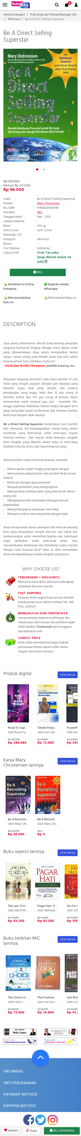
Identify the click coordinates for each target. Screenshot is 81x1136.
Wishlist (12, 1130)
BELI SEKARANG (63, 1130)
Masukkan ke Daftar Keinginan (18, 287)
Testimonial (44, 626)
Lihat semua (67, 675)
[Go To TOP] (40, 1058)
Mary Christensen (48, 203)
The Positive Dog (49, 997)
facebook (28, 1119)
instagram (52, 1119)
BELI (39, 272)
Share (33, 1131)
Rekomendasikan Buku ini (17, 300)
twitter (40, 1119)
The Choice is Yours (21, 997)
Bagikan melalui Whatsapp (56, 287)
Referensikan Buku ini (61, 297)
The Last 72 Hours (19, 906)
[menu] (5, 5)
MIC (40, 212)
